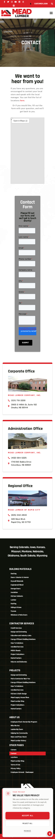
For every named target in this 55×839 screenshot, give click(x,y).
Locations (14, 757)
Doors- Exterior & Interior (20, 577)
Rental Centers (16, 658)
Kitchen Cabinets (17, 596)
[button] (52, 3)
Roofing (13, 603)
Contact (13, 753)
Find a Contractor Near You (20, 678)
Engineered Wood (17, 585)
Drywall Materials (17, 581)
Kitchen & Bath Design (19, 694)
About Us (14, 717)
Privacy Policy (16, 768)
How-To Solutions (17, 643)
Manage (27, 831)
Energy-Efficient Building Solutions (23, 639)
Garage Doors (15, 588)
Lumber (13, 600)
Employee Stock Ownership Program (24, 722)
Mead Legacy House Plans (20, 697)
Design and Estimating (19, 632)
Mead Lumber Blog (17, 701)
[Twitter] (8, 2)
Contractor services (21, 623)
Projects (14, 670)
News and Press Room (19, 737)
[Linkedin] (19, 2)
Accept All (27, 815)
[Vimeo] (14, 6)
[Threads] (23, 2)
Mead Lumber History (18, 740)
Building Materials (20, 569)
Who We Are (15, 725)
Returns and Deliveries (19, 662)
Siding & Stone (16, 607)
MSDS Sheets (16, 650)
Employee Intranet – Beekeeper (22, 772)
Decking (13, 573)
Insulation (14, 592)
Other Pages (16, 745)
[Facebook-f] (4, 2)
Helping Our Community (19, 733)
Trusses (13, 611)
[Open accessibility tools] (49, 833)
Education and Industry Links (21, 635)
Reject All (27, 823)
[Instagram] (12, 2)
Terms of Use (15, 765)
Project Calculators (17, 654)
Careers (13, 750)
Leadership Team (17, 729)
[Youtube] (15, 2)
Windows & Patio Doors (19, 615)
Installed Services (17, 647)
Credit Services (16, 628)
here (22, 100)
